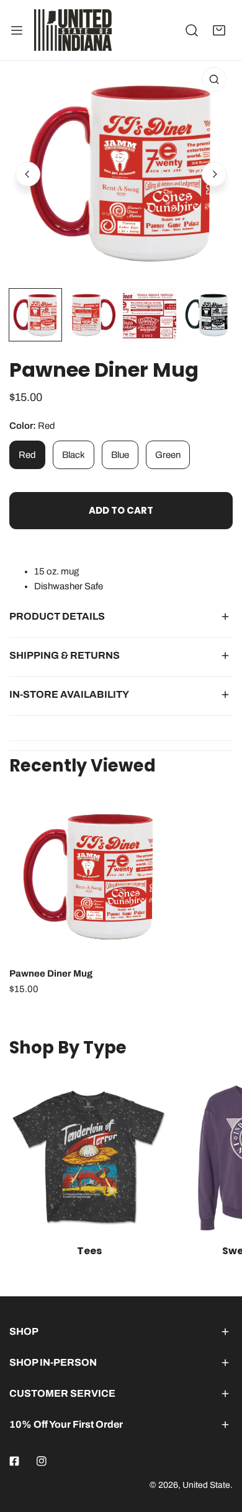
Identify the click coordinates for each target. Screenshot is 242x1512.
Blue (120, 455)
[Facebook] (14, 1461)
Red (27, 455)
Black (73, 455)
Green (168, 455)
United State (206, 1485)
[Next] (214, 174)
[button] (219, 30)
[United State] (73, 30)
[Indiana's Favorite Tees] (89, 1157)
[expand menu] (16, 30)
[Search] (191, 30)
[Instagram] (41, 1461)
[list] (121, 172)
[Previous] (28, 174)
